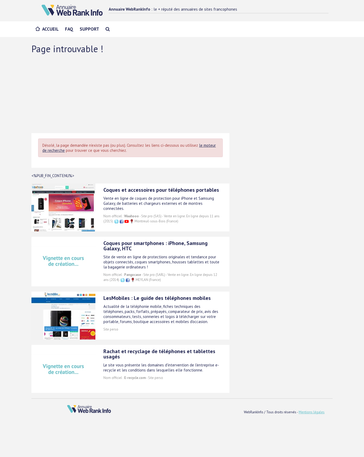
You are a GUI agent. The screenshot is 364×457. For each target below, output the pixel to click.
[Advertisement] (182, 93)
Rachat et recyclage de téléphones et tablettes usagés (159, 354)
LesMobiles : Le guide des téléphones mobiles (157, 298)
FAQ (69, 29)
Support (89, 29)
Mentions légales (312, 412)
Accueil (50, 29)
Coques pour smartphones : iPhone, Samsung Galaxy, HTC (155, 246)
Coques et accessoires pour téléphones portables (161, 189)
